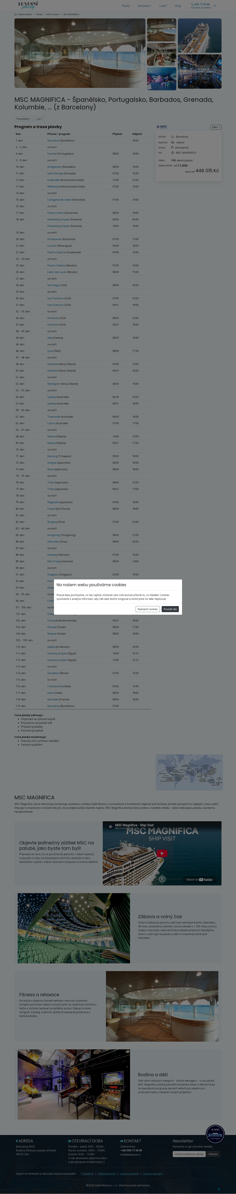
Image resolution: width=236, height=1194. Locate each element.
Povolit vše (170, 609)
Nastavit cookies (148, 609)
